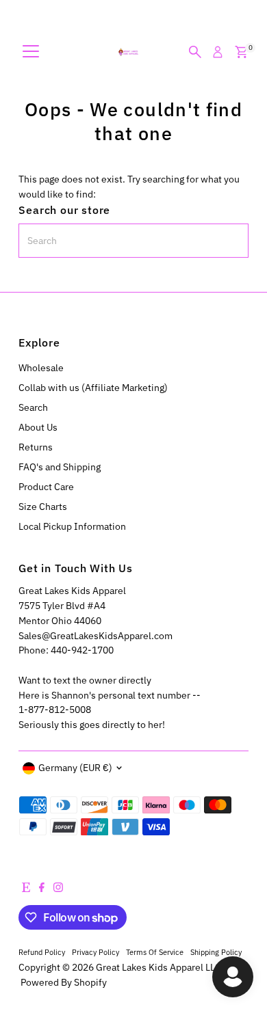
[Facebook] (42, 888)
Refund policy (41, 952)
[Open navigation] (30, 52)
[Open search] (195, 52)
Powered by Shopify (64, 982)
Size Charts (42, 506)
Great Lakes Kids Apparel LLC (158, 967)
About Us (38, 427)
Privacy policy (95, 952)
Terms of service (154, 952)
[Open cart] (241, 52)
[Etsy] (26, 888)
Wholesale (41, 368)
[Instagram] (58, 888)
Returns (35, 447)
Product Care (46, 487)
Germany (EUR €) (75, 767)
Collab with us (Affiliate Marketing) (93, 387)
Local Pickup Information (72, 526)
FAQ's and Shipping (59, 467)
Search (33, 407)
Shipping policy (216, 952)
